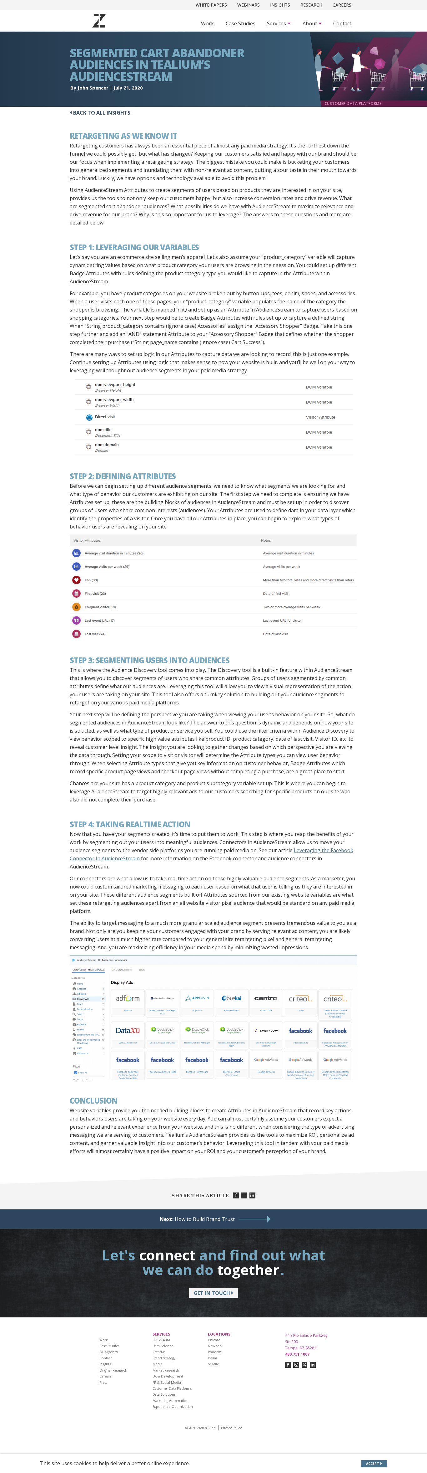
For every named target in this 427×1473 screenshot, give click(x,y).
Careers (342, 5)
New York (215, 1346)
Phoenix (214, 1352)
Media (158, 1364)
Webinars (248, 5)
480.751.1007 (297, 1354)
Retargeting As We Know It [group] (123, 136)
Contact (342, 23)
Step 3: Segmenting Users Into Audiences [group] (149, 660)
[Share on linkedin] (252, 1195)
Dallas (212, 1358)
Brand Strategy (164, 1358)
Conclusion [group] (94, 1101)
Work (207, 23)
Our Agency (108, 1352)
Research (311, 5)
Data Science (163, 1346)
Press (103, 1382)
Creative (159, 1352)
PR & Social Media (167, 1382)
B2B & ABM (161, 1340)
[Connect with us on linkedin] (313, 1365)
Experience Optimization (173, 1406)
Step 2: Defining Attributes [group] (123, 476)
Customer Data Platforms (172, 1388)
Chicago (214, 1340)
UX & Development (168, 1376)
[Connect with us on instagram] (296, 1365)
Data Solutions (164, 1394)
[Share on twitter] (244, 1195)
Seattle (213, 1364)
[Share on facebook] (236, 1195)
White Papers (211, 5)
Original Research (113, 1370)
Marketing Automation (170, 1400)
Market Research (166, 1370)
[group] (213, 417)
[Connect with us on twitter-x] (305, 1365)
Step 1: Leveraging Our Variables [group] (134, 247)
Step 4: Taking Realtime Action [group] (130, 824)
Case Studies (240, 23)
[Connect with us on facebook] (288, 1365)
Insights (280, 5)
